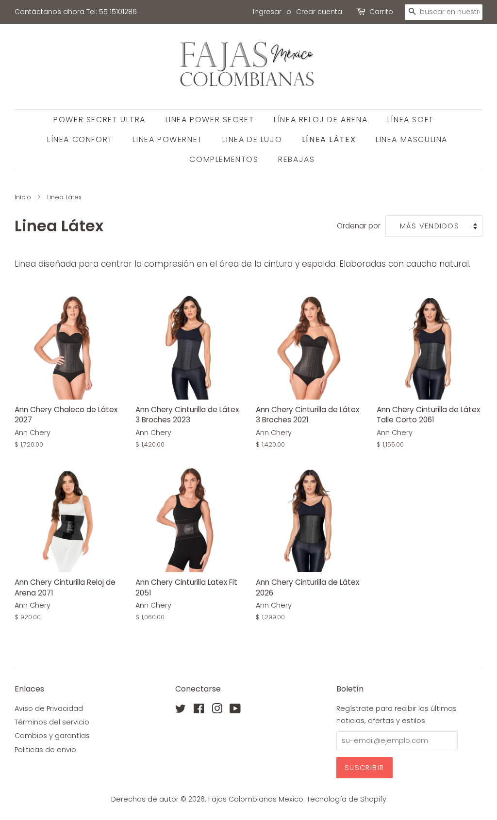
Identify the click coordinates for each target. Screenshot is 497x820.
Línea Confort (80, 139)
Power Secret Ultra (99, 119)
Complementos (223, 159)
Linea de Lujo (252, 139)
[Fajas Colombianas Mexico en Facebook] (198, 710)
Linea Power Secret (210, 119)
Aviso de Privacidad (49, 708)
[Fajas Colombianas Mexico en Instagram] (217, 710)
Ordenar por (359, 226)
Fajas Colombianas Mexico (255, 799)
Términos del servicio (52, 722)
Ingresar (267, 11)
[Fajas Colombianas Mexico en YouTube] (235, 710)
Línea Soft (410, 119)
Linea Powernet (167, 139)
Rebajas (296, 159)
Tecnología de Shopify (346, 799)
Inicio (23, 197)
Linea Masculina (411, 139)
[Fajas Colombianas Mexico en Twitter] (180, 710)
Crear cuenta (319, 11)
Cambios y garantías (52, 735)
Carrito (381, 11)
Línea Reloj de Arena (320, 119)
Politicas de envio (45, 750)
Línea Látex (329, 139)
